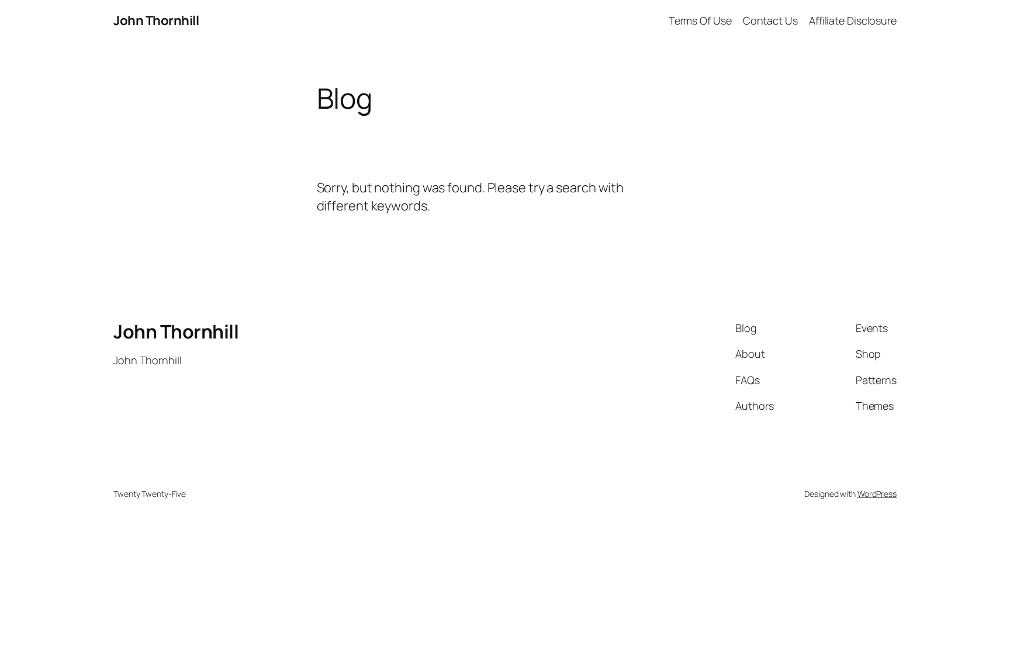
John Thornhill (156, 20)
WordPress (877, 493)
